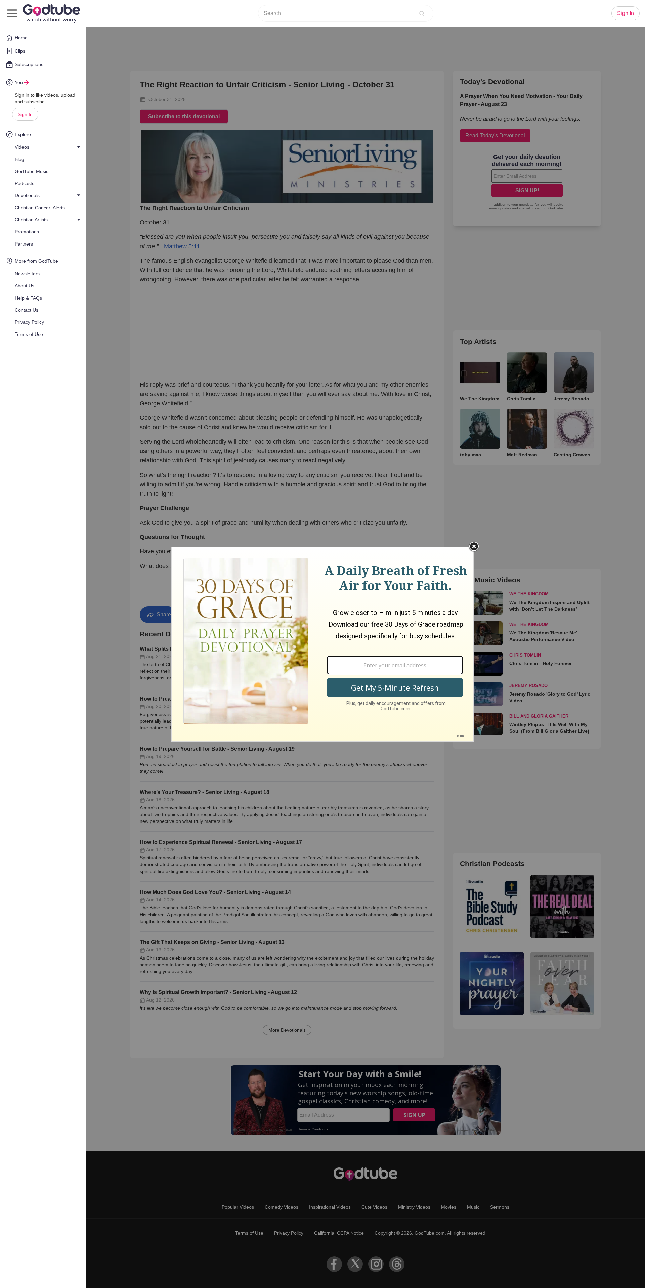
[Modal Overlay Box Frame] (322, 644)
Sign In (25, 114)
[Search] (422, 13)
